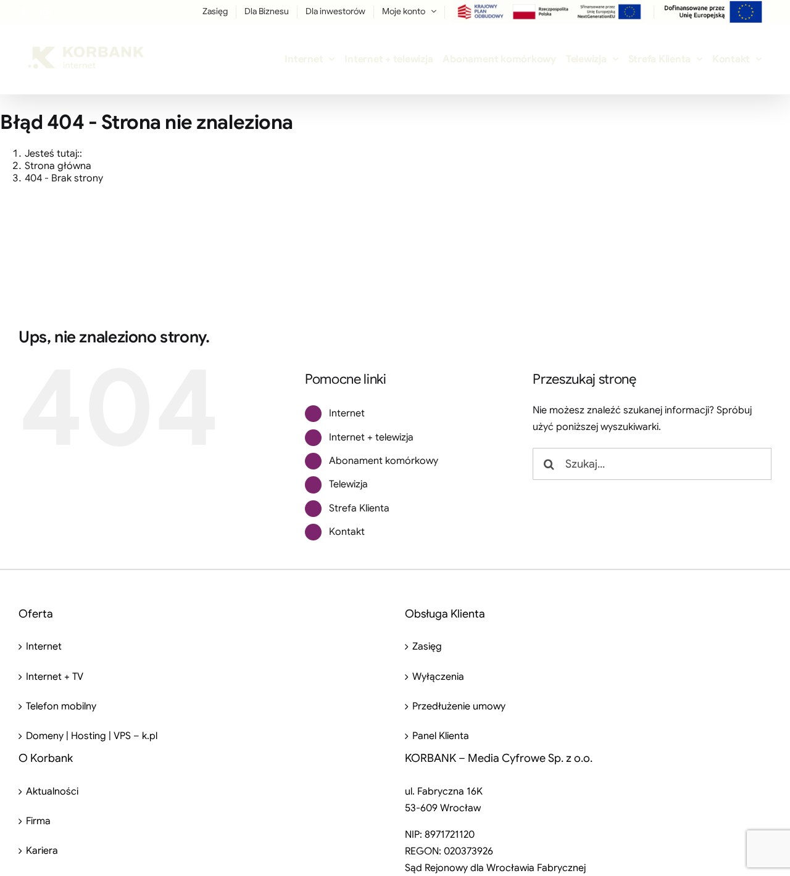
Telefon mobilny (61, 706)
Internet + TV (54, 677)
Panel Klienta (440, 736)
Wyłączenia (438, 677)
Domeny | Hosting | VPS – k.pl (91, 736)
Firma (38, 821)
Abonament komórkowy (383, 461)
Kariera (42, 851)
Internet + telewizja (371, 437)
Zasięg (427, 646)
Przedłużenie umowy (458, 706)
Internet (347, 413)
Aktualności (52, 791)
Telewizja (348, 484)
